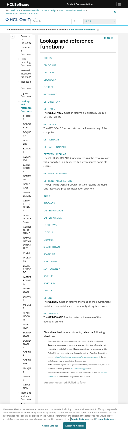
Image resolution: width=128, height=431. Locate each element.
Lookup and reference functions (22, 13)
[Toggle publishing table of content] (12, 36)
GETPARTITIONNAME (26, 205)
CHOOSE (48, 58)
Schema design (49, 10)
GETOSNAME (26, 386)
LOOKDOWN (27, 290)
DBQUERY (49, 72)
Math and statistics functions (26, 396)
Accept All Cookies (74, 425)
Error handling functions (26, 62)
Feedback (108, 37)
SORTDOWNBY (27, 344)
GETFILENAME (27, 194)
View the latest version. (82, 29)
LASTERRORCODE (27, 269)
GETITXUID (27, 178)
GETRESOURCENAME (27, 230)
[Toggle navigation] (119, 4)
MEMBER (49, 239)
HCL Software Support (79, 369)
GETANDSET (27, 158)
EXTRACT (48, 87)
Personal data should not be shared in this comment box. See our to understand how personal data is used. (77, 374)
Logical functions (26, 95)
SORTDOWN (27, 334)
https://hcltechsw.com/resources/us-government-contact (77, 357)
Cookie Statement (80, 419)
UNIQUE (48, 290)
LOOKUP (48, 232)
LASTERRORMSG (27, 280)
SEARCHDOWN (26, 316)
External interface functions (26, 73)
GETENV (48, 297)
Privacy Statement (105, 419)
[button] (19, 36)
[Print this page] (115, 12)
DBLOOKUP (27, 126)
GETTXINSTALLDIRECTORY (27, 243)
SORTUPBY (27, 362)
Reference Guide (31, 10)
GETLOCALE (26, 186)
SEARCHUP (26, 326)
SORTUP (48, 276)
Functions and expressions (72, 10)
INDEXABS (49, 203)
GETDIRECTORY (27, 168)
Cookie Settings (50, 425)
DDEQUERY (27, 142)
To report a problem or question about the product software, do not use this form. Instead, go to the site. (79, 367)
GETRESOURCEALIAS (27, 218)
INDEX (26, 252)
